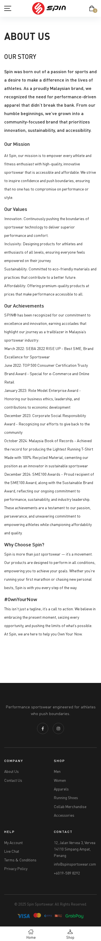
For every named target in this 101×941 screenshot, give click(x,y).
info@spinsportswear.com (75, 864)
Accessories (64, 815)
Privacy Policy (15, 868)
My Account (13, 842)
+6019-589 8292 (67, 873)
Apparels (61, 789)
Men (57, 771)
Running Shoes (66, 797)
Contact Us (13, 780)
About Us (11, 771)
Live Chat (11, 851)
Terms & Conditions (20, 860)
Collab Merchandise (70, 806)
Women (60, 780)
